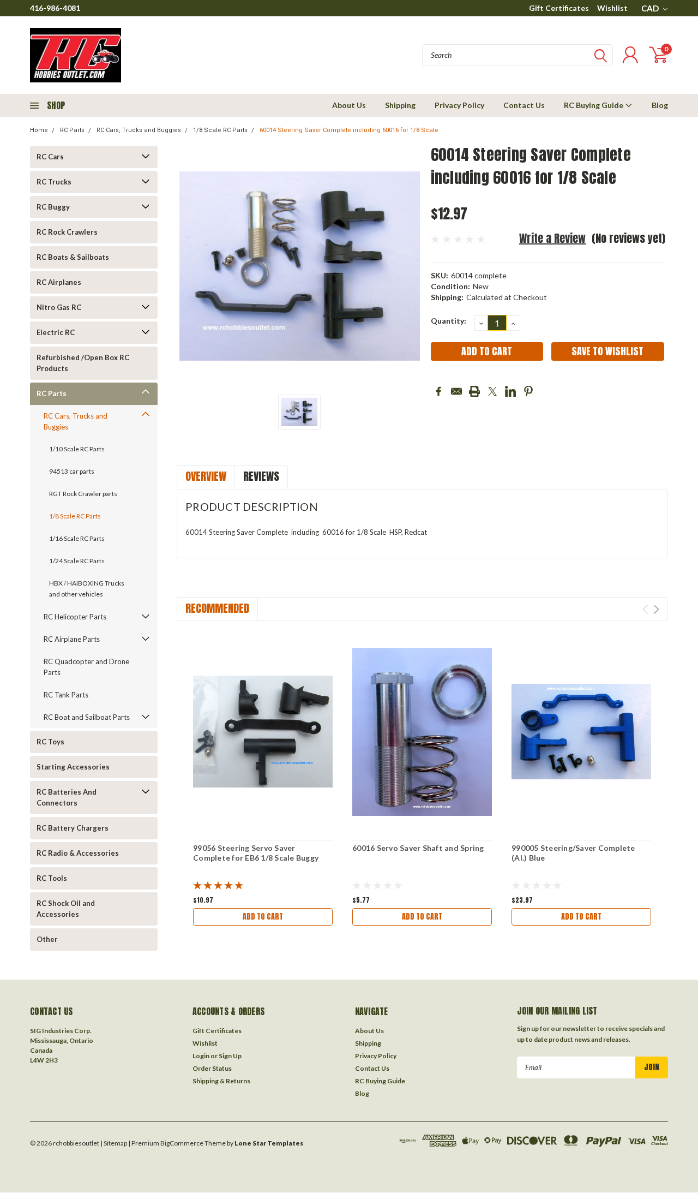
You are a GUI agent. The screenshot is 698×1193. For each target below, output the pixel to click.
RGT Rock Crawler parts (83, 494)
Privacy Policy (459, 105)
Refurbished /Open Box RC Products (83, 363)
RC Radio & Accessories (78, 853)
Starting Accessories (73, 766)
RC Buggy (53, 206)
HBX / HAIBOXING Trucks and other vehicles (86, 588)
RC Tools (52, 878)
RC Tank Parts (66, 694)
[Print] (474, 391)
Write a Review (552, 238)
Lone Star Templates (268, 1143)
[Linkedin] (510, 391)
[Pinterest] (528, 391)
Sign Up (230, 1056)
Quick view (263, 732)
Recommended (217, 608)
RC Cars (50, 156)
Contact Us (524, 105)
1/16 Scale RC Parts (77, 538)
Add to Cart (263, 916)
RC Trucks (54, 181)
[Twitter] (492, 391)
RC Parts (72, 130)
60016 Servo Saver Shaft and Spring (418, 847)
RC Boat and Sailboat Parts (87, 717)
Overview (205, 476)
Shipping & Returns (221, 1081)
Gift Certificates (559, 8)
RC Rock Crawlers (67, 232)
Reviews (261, 476)
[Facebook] (438, 391)
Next (656, 609)
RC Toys (50, 741)
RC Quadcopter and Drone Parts (86, 667)
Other (47, 939)
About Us (349, 105)
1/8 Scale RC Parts (220, 130)
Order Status (212, 1068)
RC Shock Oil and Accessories (66, 908)
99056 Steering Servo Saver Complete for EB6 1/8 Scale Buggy (255, 852)
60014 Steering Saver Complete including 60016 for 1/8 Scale (349, 130)
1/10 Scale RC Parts (77, 449)
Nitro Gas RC (59, 307)
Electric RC (56, 332)
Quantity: (448, 320)
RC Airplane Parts (72, 639)
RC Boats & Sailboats (73, 257)
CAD (650, 8)
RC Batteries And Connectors (67, 797)
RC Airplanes (59, 282)
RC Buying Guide (594, 105)
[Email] (456, 391)
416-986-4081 (55, 8)
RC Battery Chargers (73, 828)
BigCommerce (181, 1143)
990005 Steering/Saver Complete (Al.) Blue (573, 852)
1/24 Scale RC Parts (77, 561)
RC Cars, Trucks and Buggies (139, 130)
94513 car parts (71, 471)
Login (200, 1056)
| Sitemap (113, 1143)
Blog (660, 105)
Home (39, 130)
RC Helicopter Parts (75, 616)
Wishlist (612, 8)
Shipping (400, 105)
